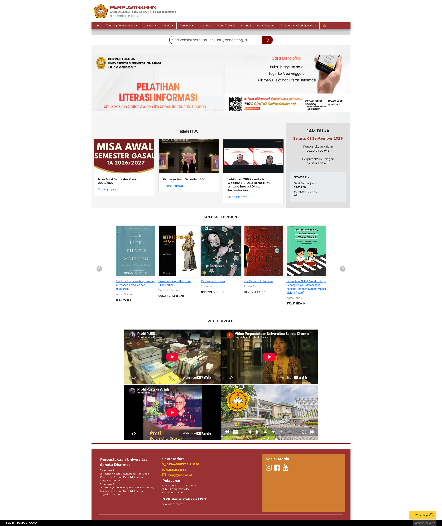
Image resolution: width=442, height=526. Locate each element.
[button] (111, 84)
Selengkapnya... (109, 189)
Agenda (246, 25)
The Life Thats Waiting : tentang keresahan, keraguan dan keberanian (135, 285)
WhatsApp (422, 515)
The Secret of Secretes (258, 281)
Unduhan (205, 25)
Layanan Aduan (423, 522)
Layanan (148, 25)
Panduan (185, 25)
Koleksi (166, 25)
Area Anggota (266, 25)
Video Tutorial (226, 25)
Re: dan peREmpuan (213, 281)
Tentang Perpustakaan (120, 25)
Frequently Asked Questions (298, 25)
